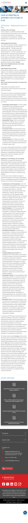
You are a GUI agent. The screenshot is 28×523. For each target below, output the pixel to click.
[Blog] (19, 484)
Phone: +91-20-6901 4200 (11, 457)
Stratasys (17, 336)
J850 (6, 343)
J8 (8, 343)
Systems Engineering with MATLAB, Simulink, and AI (14, 411)
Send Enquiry (8, 468)
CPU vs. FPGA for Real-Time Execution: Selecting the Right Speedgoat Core (14, 400)
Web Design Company (11, 502)
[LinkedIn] (11, 484)
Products (5, 433)
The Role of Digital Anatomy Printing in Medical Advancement (14, 423)
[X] (7, 484)
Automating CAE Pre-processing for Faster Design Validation (14, 389)
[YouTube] (15, 484)
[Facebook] (3, 484)
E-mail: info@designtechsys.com (12, 460)
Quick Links (6, 440)
